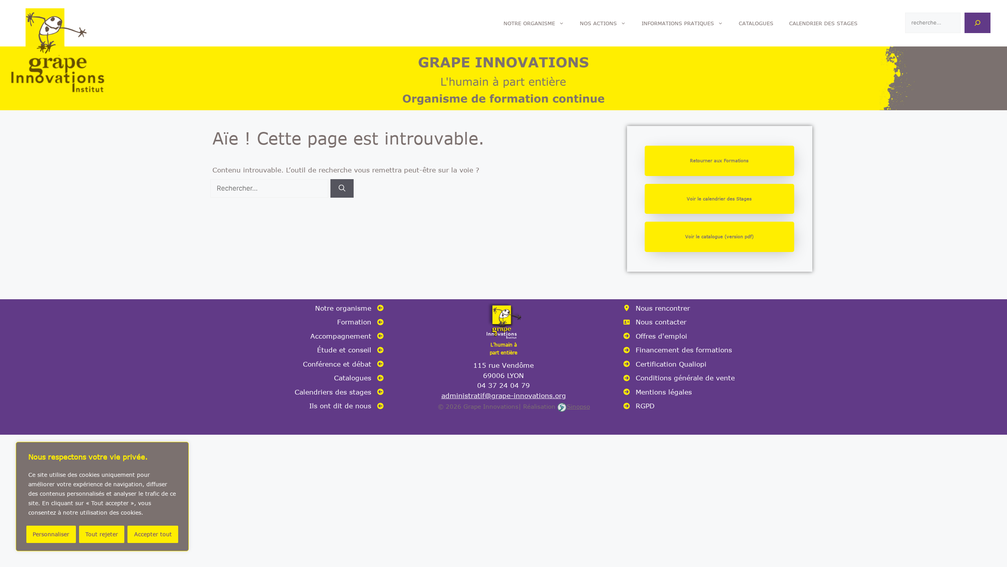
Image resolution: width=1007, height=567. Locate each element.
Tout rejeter (101, 534)
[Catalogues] (359, 378)
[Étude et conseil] (350, 350)
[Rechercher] (977, 23)
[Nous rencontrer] (656, 308)
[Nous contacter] (654, 322)
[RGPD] (639, 406)
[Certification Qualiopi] (664, 364)
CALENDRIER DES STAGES (823, 23)
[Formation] (360, 322)
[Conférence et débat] (343, 364)
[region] (102, 496)
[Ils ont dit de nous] (346, 406)
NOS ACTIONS (598, 23)
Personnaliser (51, 534)
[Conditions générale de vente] (679, 378)
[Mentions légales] (657, 392)
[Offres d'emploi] (655, 336)
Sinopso (578, 406)
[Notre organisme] (349, 308)
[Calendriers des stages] (339, 392)
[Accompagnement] (347, 336)
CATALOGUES (756, 23)
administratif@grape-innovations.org (503, 395)
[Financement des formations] (677, 350)
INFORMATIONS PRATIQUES (678, 23)
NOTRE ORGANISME (529, 23)
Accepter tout (153, 534)
